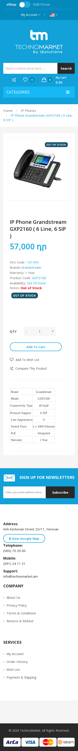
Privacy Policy (16, 605)
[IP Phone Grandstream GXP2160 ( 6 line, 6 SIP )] (39, 169)
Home (8, 110)
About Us (13, 597)
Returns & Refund (19, 621)
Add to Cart (35, 347)
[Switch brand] (25, 5)
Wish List (13, 669)
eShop (11, 4)
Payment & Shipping (21, 677)
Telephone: (13, 545)
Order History (17, 661)
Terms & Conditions (21, 613)
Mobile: (10, 558)
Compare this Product (31, 368)
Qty (13, 331)
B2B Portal (41, 4)
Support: (11, 571)
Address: (11, 523)
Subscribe (60, 492)
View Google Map (25, 538)
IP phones (28, 110)
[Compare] (15, 79)
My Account (29, 15)
